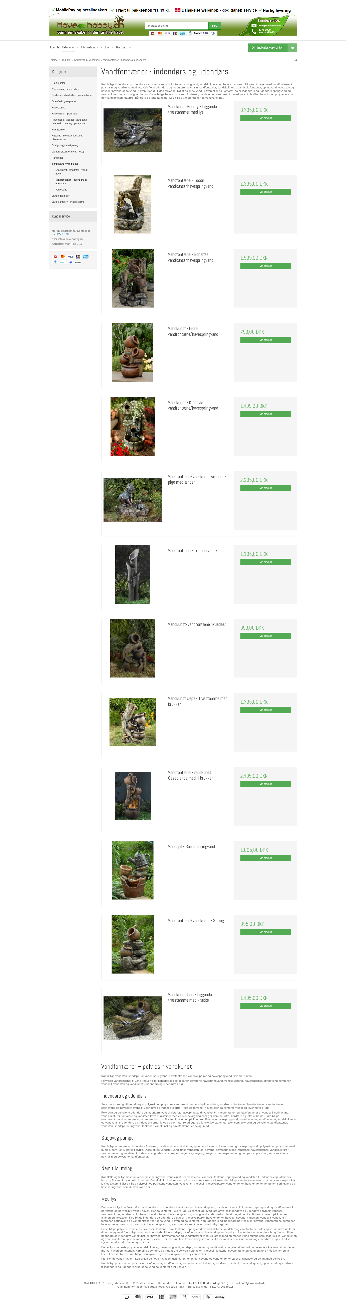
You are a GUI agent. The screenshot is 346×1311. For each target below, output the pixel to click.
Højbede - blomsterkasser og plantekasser (67, 137)
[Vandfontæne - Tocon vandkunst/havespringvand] (133, 206)
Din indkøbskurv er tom (267, 47)
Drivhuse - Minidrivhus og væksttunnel (73, 95)
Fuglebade (61, 189)
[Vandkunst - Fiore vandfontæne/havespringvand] (133, 354)
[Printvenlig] (295, 60)
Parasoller (57, 157)
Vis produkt (266, 118)
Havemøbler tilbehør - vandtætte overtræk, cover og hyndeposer (69, 121)
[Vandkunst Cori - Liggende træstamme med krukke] (133, 1020)
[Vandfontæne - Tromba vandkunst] (133, 576)
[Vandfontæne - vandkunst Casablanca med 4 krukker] (133, 798)
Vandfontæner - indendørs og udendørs (71, 181)
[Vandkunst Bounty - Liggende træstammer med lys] (133, 132)
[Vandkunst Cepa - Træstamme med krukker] (133, 724)
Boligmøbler (58, 83)
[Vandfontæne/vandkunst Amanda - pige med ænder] (133, 502)
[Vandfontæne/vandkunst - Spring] (133, 946)
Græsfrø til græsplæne (64, 101)
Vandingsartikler (60, 195)
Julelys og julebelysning (65, 145)
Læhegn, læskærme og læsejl (68, 151)
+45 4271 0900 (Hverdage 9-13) (207, 1283)
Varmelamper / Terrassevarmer (68, 201)
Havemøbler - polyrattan (65, 113)
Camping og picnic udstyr (65, 89)
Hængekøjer (58, 129)
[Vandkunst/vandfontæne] (133, 650)
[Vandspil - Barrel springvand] (133, 872)
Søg (215, 25)
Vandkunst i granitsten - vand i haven (71, 172)
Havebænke (58, 107)
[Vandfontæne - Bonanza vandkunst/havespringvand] (133, 280)
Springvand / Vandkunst (65, 163)
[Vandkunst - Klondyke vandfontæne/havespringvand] (133, 428)
